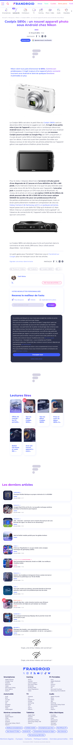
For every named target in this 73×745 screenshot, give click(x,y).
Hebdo (32, 300)
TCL (29, 706)
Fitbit (7, 718)
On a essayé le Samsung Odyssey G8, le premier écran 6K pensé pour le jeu (32, 616)
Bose (52, 698)
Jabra (52, 700)
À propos (19, 739)
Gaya (52, 718)
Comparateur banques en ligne (44, 731)
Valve (29, 691)
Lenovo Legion (32, 683)
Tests (46, 4)
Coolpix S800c (49, 123)
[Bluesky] (49, 673)
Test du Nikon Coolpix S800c (42, 419)
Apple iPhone (9, 679)
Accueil (4, 17)
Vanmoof (53, 725)
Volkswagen (9, 709)
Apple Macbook (55, 681)
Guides (53, 4)
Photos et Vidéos (18, 269)
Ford (6, 701)
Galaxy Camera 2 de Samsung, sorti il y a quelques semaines (34, 205)
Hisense (30, 696)
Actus (40, 4)
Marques (11, 17)
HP (52, 687)
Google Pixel (9, 681)
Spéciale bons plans (49, 300)
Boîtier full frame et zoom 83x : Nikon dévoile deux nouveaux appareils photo (15, 448)
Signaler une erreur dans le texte (21, 261)
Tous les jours (19, 300)
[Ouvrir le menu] (2, 3)
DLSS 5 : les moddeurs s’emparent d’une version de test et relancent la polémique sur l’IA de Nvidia (32, 575)
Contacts (28, 739)
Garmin (7, 720)
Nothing (53, 703)
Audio (51, 694)
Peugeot (8, 704)
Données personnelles (59, 739)
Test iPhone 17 (61, 728)
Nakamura (54, 721)
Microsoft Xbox (32, 684)
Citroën (7, 700)
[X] (24, 673)
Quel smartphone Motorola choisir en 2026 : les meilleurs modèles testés (32, 562)
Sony (29, 704)
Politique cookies (22, 351)
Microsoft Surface (56, 689)
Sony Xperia (9, 689)
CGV (71, 739)
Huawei (7, 683)
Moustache (54, 720)
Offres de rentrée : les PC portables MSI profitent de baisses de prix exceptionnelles (16, 419)
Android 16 (26, 731)
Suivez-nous (25, 40)
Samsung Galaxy (10, 687)
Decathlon (54, 716)
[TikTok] (45, 673)
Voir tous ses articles (51, 283)
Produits (33, 269)
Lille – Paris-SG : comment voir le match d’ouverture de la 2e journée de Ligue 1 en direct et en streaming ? (33, 521)
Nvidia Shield (32, 687)
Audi (6, 696)
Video (15, 546)
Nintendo (31, 686)
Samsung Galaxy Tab (34, 721)
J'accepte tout (37, 355)
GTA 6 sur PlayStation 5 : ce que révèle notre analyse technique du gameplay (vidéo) (31, 548)
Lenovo (53, 684)
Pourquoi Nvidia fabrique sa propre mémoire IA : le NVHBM (33, 494)
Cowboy (53, 715)
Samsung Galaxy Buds (58, 704)
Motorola (8, 684)
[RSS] (34, 673)
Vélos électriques (56, 713)
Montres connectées (12, 713)
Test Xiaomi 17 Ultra (13, 731)
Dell (52, 683)
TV (27, 694)
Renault (7, 706)
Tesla (6, 708)
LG (29, 698)
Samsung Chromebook (58, 691)
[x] (12, 283)
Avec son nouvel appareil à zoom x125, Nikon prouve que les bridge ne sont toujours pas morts (29, 448)
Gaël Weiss (22, 276)
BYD (6, 698)
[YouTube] (38, 673)
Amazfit (7, 715)
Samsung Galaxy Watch (12, 723)
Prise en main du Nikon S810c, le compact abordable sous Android (57, 419)
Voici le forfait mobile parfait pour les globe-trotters (30, 535)
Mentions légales (7, 739)
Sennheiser (54, 706)
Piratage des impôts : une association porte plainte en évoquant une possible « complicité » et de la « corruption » (33, 630)
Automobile (8, 694)
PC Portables (54, 677)
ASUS (29, 679)
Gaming (29, 677)
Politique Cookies (41, 739)
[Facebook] (31, 673)
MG (6, 703)
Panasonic (31, 700)
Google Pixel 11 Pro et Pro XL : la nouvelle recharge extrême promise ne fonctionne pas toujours (33, 508)
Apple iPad (31, 715)
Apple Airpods (55, 696)
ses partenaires (26, 344)
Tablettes (30, 713)
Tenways (53, 723)
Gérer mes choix (36, 359)
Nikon (18, 17)
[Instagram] (27, 673)
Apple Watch (9, 716)
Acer (52, 679)
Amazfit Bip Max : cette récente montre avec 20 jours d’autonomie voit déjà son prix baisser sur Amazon (31, 603)
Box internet (62, 731)
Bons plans (62, 4)
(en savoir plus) (49, 338)
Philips (30, 701)
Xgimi (30, 708)
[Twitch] (41, 673)
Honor (53, 686)
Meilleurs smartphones (14, 728)
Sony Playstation (33, 689)
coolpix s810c (63, 269)
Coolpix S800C (47, 269)
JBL (52, 701)
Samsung (31, 703)
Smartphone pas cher (46, 728)
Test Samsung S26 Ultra (36, 735)
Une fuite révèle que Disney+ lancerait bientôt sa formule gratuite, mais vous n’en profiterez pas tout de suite (32, 589)
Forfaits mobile (30, 728)
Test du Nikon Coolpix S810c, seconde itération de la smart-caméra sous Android (29, 419)
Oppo (7, 686)
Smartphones (9, 677)
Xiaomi (7, 691)
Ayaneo (30, 681)
